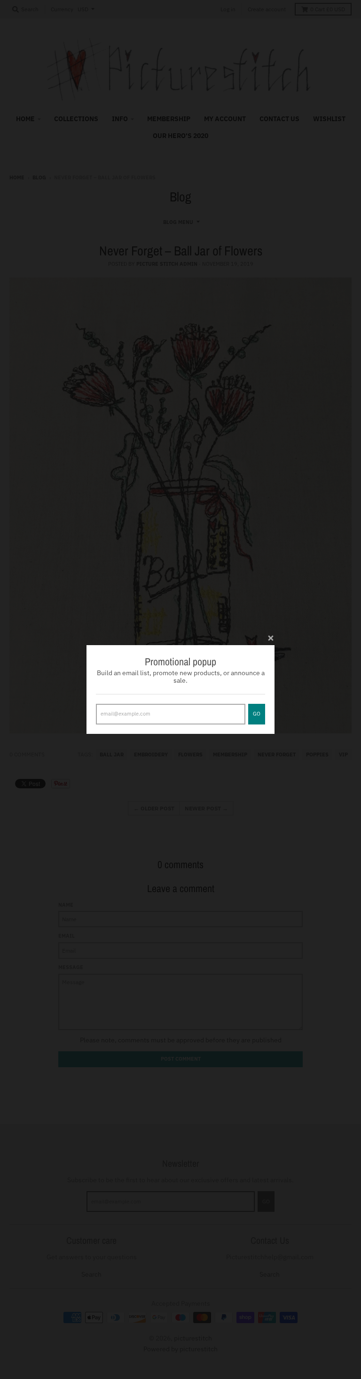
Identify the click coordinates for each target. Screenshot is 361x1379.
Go (256, 713)
